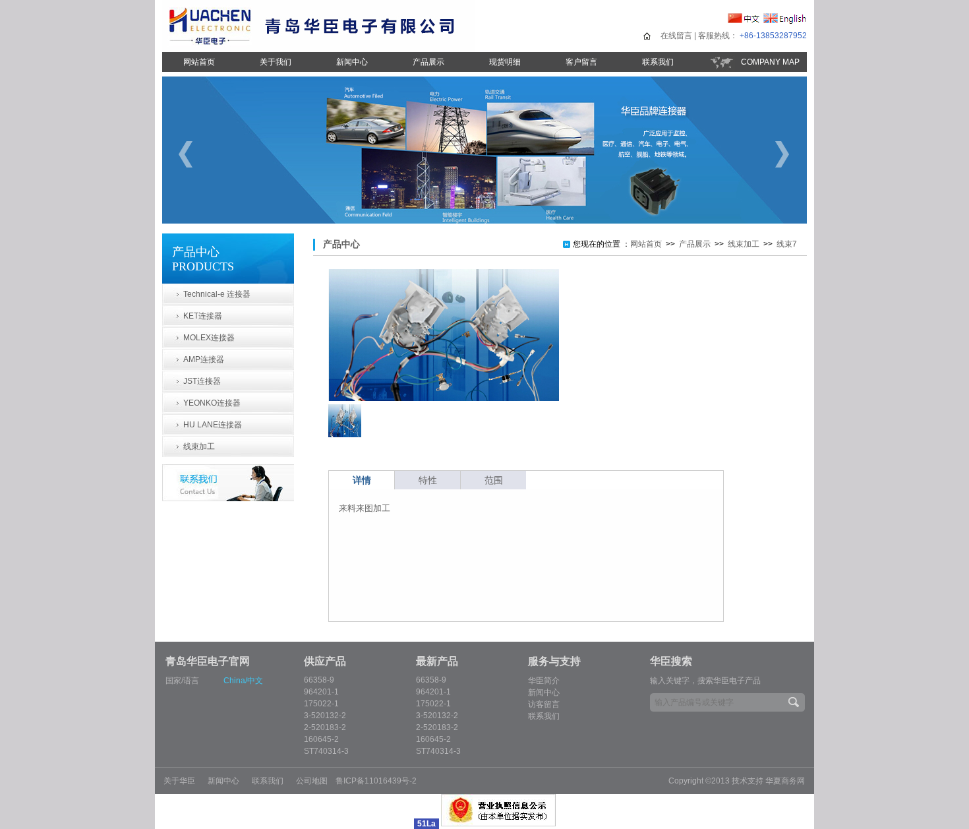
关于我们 (275, 62)
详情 (362, 480)
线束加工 (199, 446)
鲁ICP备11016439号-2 (376, 780)
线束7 (787, 244)
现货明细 (505, 62)
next (781, 154)
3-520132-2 (325, 715)
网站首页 (199, 62)
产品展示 (428, 62)
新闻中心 (352, 62)
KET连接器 (202, 316)
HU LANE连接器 (212, 424)
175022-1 (321, 703)
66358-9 (319, 680)
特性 (428, 480)
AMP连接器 (203, 359)
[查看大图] (443, 398)
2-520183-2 (325, 727)
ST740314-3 (326, 751)
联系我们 (658, 62)
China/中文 (243, 680)
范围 (493, 480)
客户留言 (581, 62)
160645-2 (321, 739)
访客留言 (544, 704)
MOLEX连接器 (209, 337)
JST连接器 (202, 381)
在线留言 (676, 35)
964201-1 (321, 691)
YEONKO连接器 (212, 403)
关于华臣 (179, 780)
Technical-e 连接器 (216, 294)
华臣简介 (544, 680)
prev (187, 154)
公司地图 (312, 780)
